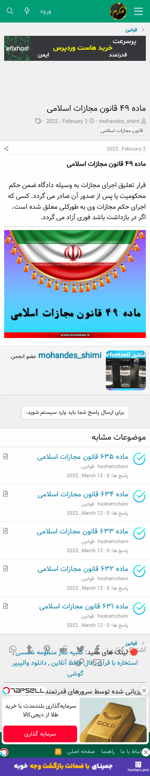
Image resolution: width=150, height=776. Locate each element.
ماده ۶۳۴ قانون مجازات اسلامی (83, 494)
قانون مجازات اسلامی (121, 131)
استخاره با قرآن (117, 663)
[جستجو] (10, 11)
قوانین (87, 467)
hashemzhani (113, 467)
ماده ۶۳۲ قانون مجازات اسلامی (83, 569)
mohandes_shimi (119, 121)
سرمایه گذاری (40, 733)
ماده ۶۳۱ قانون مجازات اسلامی (83, 606)
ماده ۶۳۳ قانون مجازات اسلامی (82, 531)
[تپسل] (4, 752)
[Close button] (144, 690)
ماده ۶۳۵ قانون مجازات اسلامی (82, 457)
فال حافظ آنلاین (71, 663)
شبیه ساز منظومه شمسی (48, 652)
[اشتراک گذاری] (6, 149)
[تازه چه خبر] (27, 11)
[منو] (138, 11)
